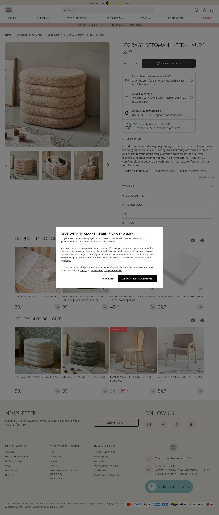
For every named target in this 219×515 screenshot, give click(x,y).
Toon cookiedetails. (113, 270)
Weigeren (108, 278)
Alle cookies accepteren (137, 278)
